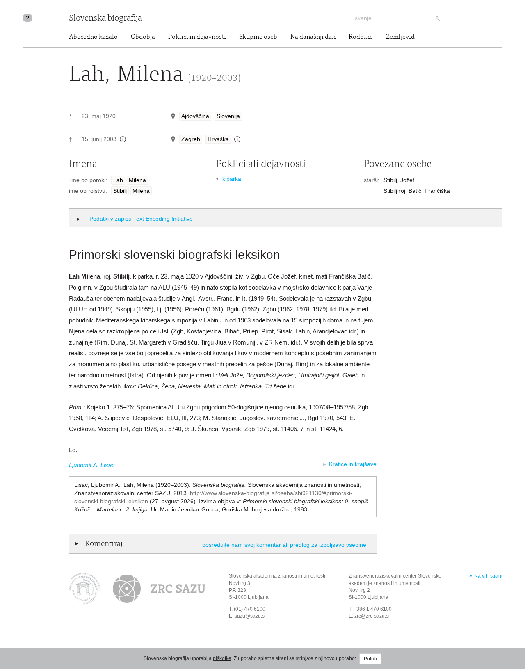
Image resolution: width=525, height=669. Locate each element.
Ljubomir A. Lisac (92, 464)
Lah (118, 180)
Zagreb (190, 139)
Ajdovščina (195, 116)
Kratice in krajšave (353, 464)
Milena (137, 180)
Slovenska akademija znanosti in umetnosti (277, 576)
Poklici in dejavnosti (197, 37)
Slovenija (228, 116)
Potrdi (370, 659)
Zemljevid (400, 37)
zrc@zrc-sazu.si (372, 616)
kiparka (231, 179)
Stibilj (120, 190)
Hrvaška (218, 139)
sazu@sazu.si (250, 616)
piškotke (222, 658)
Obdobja (143, 37)
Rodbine (361, 37)
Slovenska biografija (105, 18)
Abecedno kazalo (93, 37)
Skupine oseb (258, 37)
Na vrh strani (488, 576)
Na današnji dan (313, 37)
